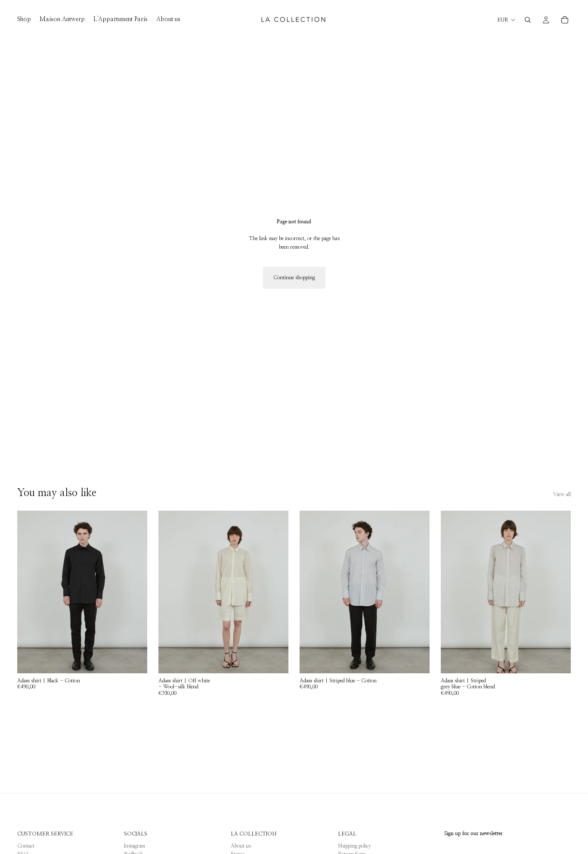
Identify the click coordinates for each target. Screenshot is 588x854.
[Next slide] (134, 592)
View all (562, 494)
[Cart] (564, 19)
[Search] (527, 19)
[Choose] (134, 660)
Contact (25, 845)
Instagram (134, 845)
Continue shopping (294, 277)
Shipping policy (354, 845)
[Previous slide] (30, 592)
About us (241, 845)
